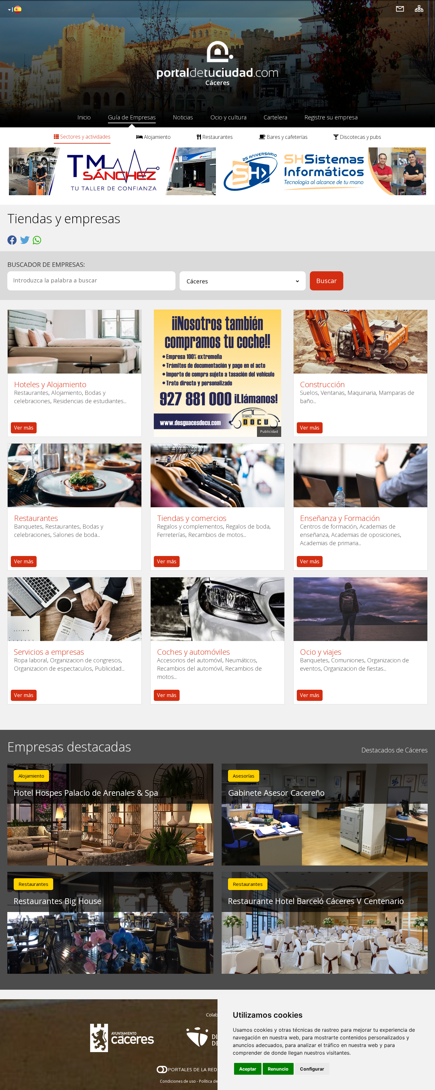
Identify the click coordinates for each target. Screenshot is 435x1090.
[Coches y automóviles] (217, 609)
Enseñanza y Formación (340, 518)
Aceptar (247, 1069)
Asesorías (243, 776)
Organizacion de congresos (85, 660)
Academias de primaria (329, 543)
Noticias (183, 117)
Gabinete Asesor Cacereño (276, 792)
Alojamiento (157, 136)
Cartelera (275, 117)
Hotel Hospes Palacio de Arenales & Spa (86, 792)
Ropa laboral (30, 660)
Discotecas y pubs (360, 136)
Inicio (84, 117)
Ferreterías (171, 534)
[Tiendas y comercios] (217, 475)
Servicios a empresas (49, 651)
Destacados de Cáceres (394, 750)
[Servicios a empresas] (74, 609)
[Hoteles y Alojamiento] (74, 342)
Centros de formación (328, 526)
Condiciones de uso (178, 1081)
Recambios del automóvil (189, 668)
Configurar (312, 1069)
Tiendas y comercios (191, 518)
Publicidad (108, 668)
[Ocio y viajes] (360, 609)
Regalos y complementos (190, 526)
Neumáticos (240, 660)
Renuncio (278, 1069)
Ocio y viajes (320, 651)
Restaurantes (217, 136)
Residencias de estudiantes (88, 401)
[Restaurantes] (74, 475)
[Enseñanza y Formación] (360, 475)
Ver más (23, 427)
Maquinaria (361, 392)
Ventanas (333, 392)
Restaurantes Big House (57, 900)
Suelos (309, 392)
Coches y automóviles (193, 651)
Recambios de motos (215, 534)
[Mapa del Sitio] (419, 8)
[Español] (13, 10)
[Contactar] (400, 8)
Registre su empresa (331, 117)
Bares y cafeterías (286, 136)
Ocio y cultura (228, 117)
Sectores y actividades (85, 136)
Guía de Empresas (132, 117)
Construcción (322, 384)
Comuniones (347, 660)
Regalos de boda (247, 526)
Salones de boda (75, 534)
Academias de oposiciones (365, 534)
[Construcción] (360, 342)
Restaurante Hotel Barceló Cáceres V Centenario (316, 900)
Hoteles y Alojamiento (50, 384)
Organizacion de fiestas (353, 668)
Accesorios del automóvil (189, 660)
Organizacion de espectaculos (53, 668)
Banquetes (28, 526)
